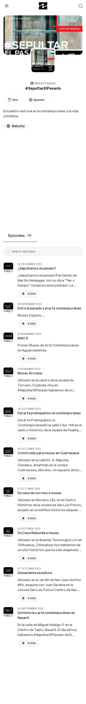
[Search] (80, 6)
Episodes (19, 235)
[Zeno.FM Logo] (43, 6)
